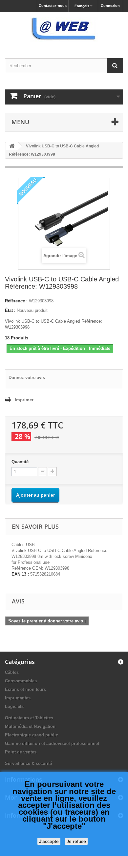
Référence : (16, 300)
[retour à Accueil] (12, 146)
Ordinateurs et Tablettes (29, 717)
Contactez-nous (53, 6)
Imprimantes (18, 697)
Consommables (21, 680)
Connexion (110, 6)
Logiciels (14, 706)
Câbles (12, 672)
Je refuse (76, 841)
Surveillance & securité (28, 763)
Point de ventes (20, 752)
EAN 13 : (20, 574)
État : (10, 310)
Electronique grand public (31, 734)
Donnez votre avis (27, 377)
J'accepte (49, 841)
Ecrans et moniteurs (25, 689)
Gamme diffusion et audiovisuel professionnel (52, 743)
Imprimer (24, 399)
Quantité (20, 461)
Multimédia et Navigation (30, 726)
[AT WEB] (64, 29)
